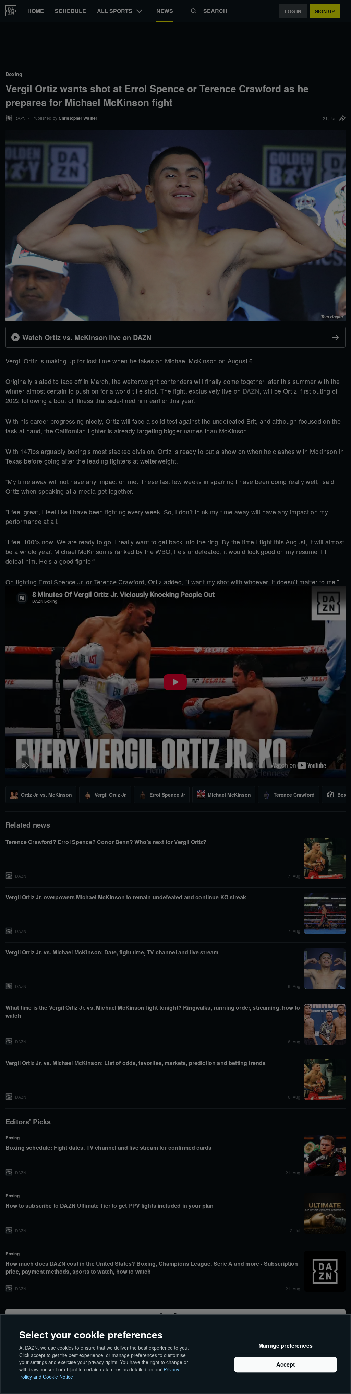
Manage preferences (285, 1346)
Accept (285, 1365)
